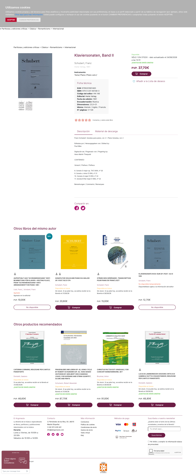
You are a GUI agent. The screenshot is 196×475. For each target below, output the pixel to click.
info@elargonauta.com (55, 430)
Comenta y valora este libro (103, 120)
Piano (83, 75)
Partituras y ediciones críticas (14, 29)
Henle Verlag (90, 96)
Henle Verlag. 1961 (82, 67)
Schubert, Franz (30, 289)
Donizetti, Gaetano (20, 376)
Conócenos (85, 422)
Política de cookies (88, 424)
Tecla (76, 75)
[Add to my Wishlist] (134, 81)
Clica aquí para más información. (29, 14)
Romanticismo (44, 29)
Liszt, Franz (18, 289)
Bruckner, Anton (103, 376)
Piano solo (91, 75)
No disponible (32, 307)
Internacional (58, 29)
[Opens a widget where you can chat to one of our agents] (15, 462)
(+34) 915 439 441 (54, 427)
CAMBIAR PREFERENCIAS (29, 20)
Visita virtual (85, 433)
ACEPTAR (11, 20)
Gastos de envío (87, 430)
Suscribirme (157, 435)
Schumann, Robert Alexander (66, 383)
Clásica (33, 29)
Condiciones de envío (89, 427)
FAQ (82, 435)
